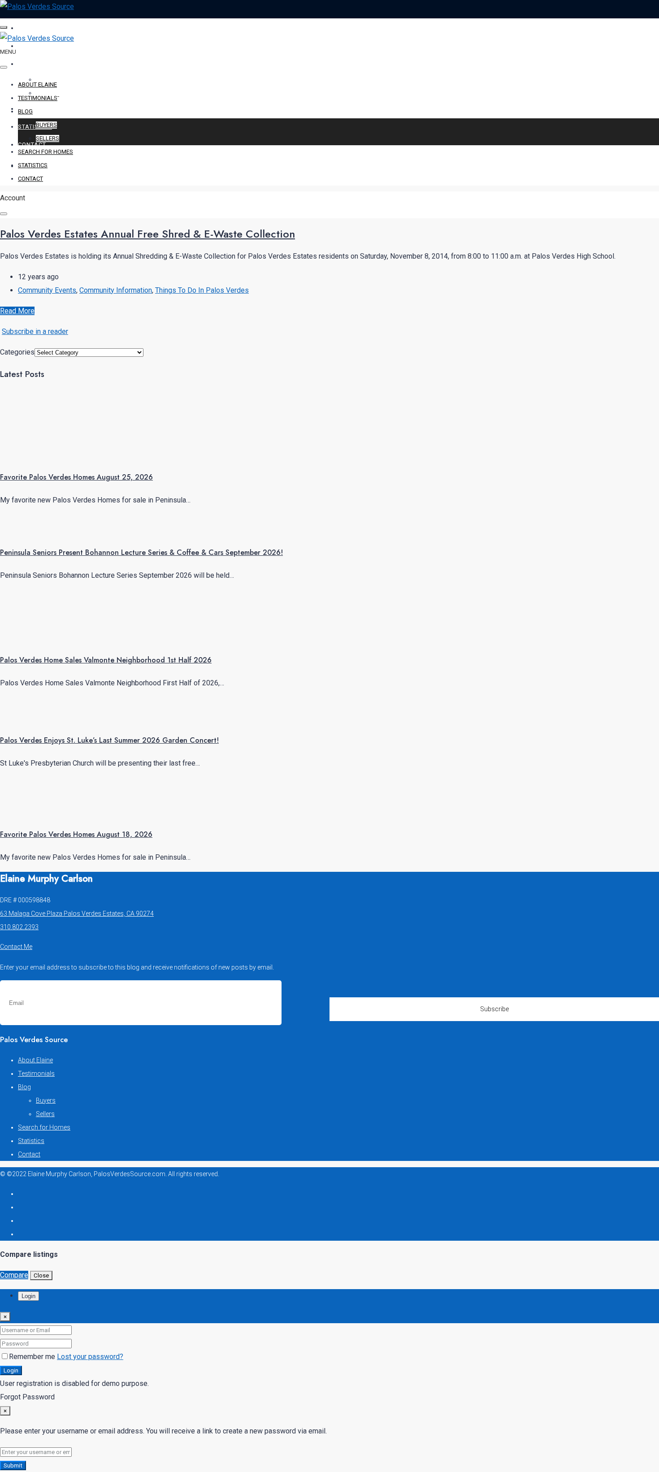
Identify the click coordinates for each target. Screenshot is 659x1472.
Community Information (115, 290)
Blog (26, 64)
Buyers (46, 124)
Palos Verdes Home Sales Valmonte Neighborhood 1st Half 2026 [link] (106, 660)
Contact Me (16, 946)
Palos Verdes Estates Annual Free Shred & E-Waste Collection (147, 234)
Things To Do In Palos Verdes (202, 290)
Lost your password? (90, 1356)
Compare (14, 1275)
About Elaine (40, 28)
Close (41, 1275)
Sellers (47, 138)
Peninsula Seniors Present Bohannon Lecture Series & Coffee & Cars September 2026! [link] (141, 552)
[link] (33, 454)
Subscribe (494, 1009)
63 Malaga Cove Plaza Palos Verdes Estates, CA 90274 (77, 913)
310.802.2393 (19, 927)
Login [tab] (28, 1296)
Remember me (33, 1356)
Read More (17, 311)
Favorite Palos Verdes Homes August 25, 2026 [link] (76, 477)
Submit (13, 1465)
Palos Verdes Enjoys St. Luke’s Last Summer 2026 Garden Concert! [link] (109, 740)
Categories (17, 352)
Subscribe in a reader (35, 331)
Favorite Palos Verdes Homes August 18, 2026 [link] (76, 834)
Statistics (35, 126)
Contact (32, 144)
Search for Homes (49, 108)
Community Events (47, 290)
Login (11, 1370)
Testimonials (40, 46)
